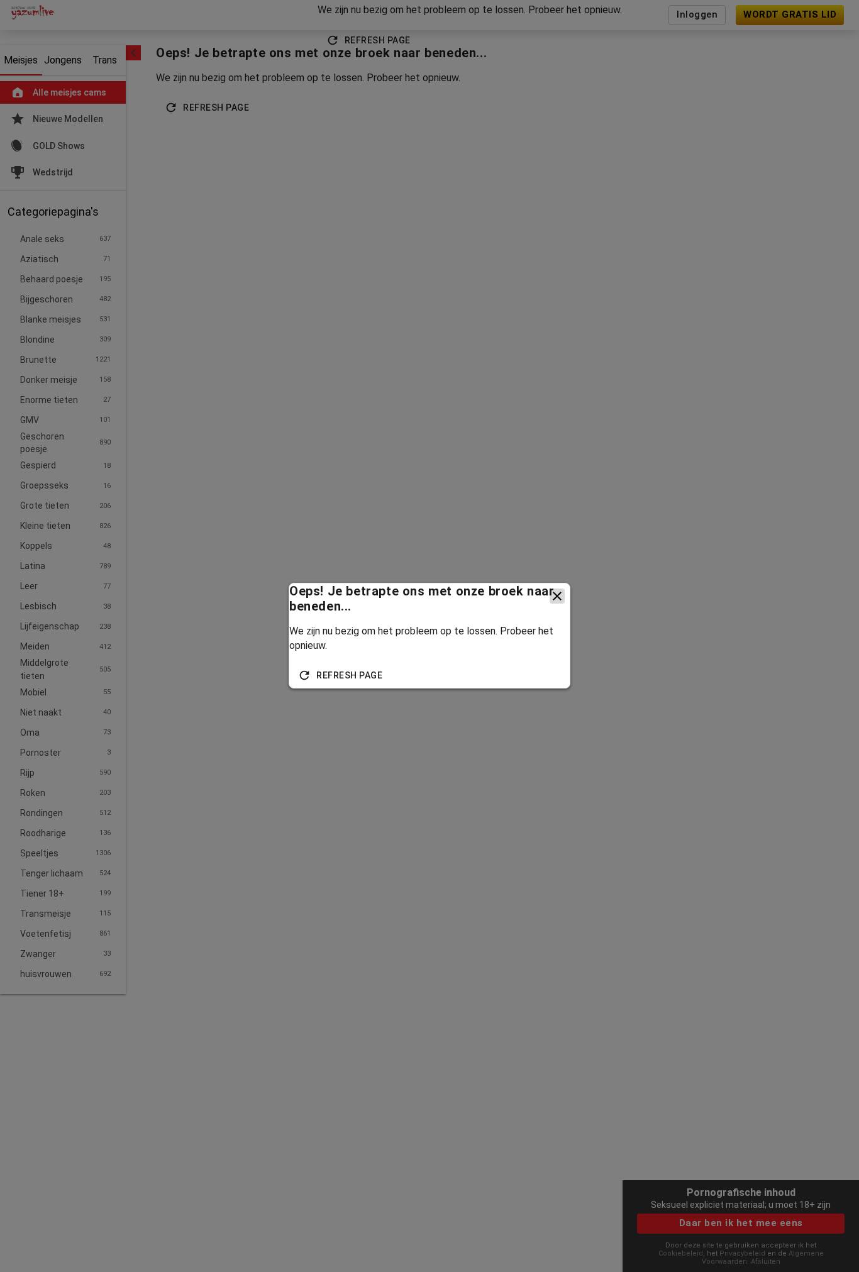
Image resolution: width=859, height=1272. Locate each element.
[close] (557, 596)
